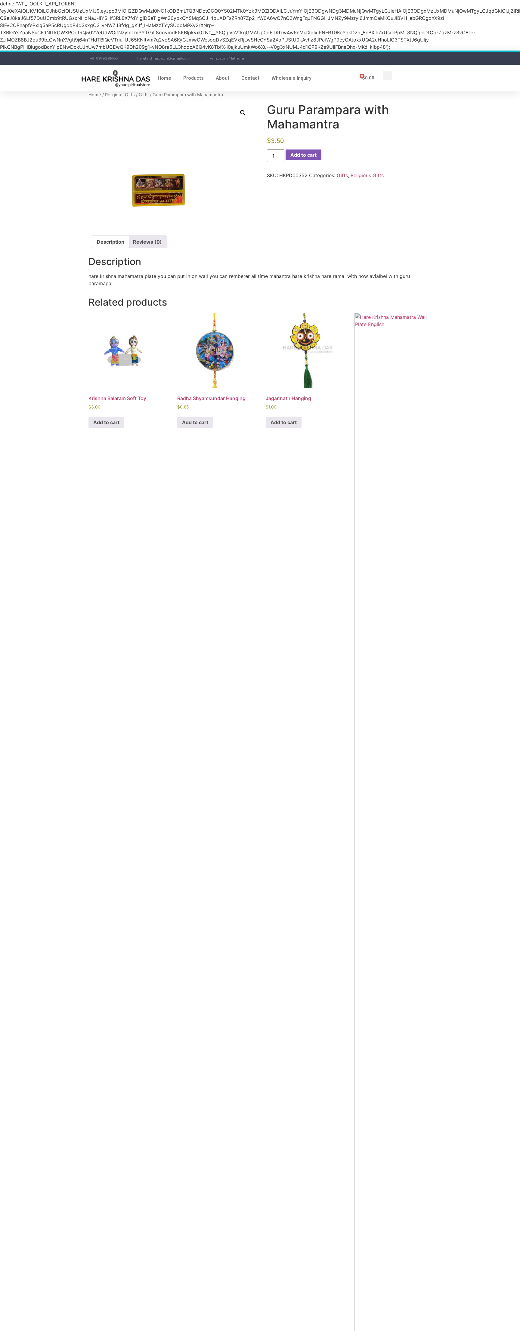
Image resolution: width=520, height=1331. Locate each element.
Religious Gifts (120, 94)
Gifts (144, 94)
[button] (387, 75)
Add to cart (303, 155)
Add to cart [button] (106, 422)
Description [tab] (110, 242)
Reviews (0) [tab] (147, 242)
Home (164, 78)
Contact (250, 78)
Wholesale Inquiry (291, 78)
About (222, 78)
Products (193, 78)
